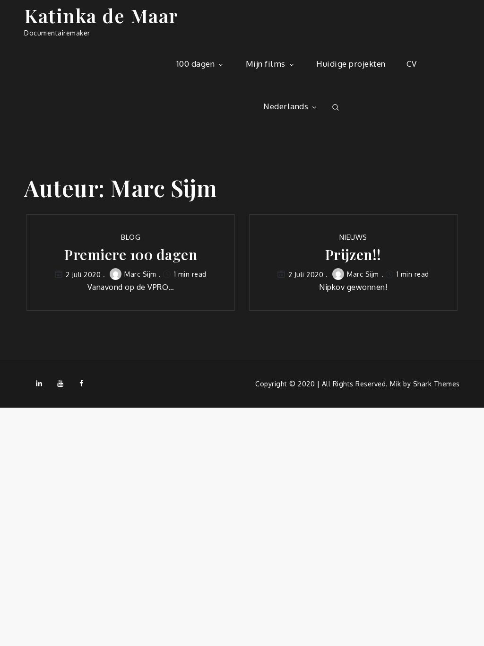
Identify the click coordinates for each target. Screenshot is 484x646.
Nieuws (353, 237)
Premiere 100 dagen (130, 254)
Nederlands (285, 106)
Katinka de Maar (101, 15)
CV (411, 64)
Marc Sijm (140, 274)
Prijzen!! (353, 254)
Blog (130, 237)
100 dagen (195, 64)
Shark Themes (436, 384)
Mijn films (265, 64)
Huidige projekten (351, 64)
